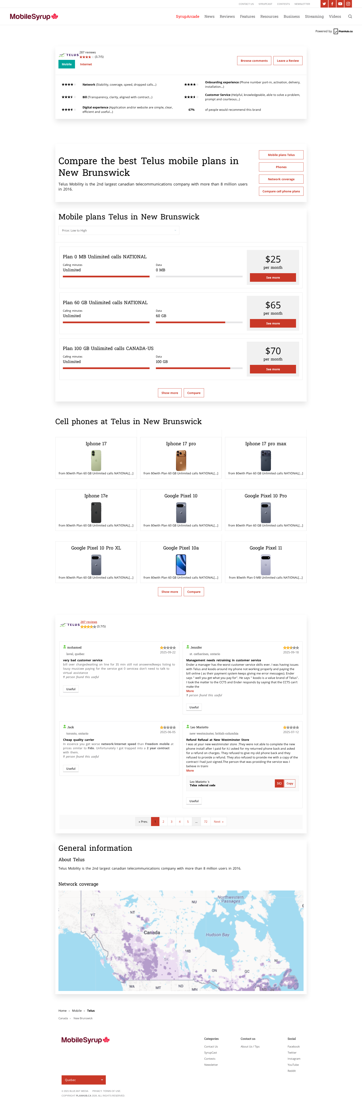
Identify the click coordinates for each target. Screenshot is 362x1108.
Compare (193, 592)
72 (205, 822)
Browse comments (254, 61)
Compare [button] (193, 393)
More (190, 691)
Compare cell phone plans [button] (281, 191)
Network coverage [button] (281, 179)
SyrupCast (210, 1052)
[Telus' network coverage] (181, 941)
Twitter (292, 1052)
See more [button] (273, 277)
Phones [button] (281, 167)
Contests (209, 1058)
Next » (219, 822)
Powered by (324, 31)
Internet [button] (86, 64)
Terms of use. (112, 1091)
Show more (170, 393)
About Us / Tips (250, 1046)
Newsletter (211, 1065)
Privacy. (97, 1091)
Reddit (292, 1071)
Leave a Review (288, 61)
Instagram (294, 1058)
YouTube (293, 1065)
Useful (70, 689)
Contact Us (211, 1046)
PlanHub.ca (83, 1095)
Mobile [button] (67, 64)
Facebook (294, 1046)
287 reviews (88, 622)
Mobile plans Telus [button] (281, 155)
